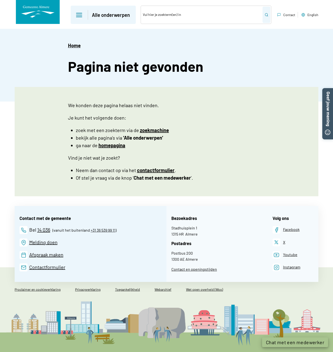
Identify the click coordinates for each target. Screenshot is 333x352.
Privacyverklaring (87, 289)
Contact (289, 15)
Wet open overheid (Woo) (204, 289)
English (312, 15)
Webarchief (163, 289)
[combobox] (202, 15)
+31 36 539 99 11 (103, 230)
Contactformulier (47, 267)
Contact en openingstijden (194, 269)
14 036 (43, 230)
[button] (103, 15)
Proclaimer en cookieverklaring (37, 289)
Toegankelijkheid (127, 289)
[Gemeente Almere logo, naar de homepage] (38, 12)
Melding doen (43, 242)
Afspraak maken (46, 255)
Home (74, 45)
